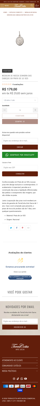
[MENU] (1, 5)
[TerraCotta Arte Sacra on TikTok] (18, 379)
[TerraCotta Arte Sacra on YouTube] (25, 379)
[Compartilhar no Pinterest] (22, 227)
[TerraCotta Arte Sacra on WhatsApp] (22, 379)
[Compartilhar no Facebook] (16, 227)
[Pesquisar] (32, 5)
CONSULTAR (20, 174)
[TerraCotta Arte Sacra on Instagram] (14, 379)
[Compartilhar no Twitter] (11, 227)
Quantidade (5, 105)
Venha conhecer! (31, 2)
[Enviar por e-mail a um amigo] (28, 227)
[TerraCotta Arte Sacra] (20, 5)
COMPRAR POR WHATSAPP (21, 155)
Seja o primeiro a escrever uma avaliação (20, 278)
